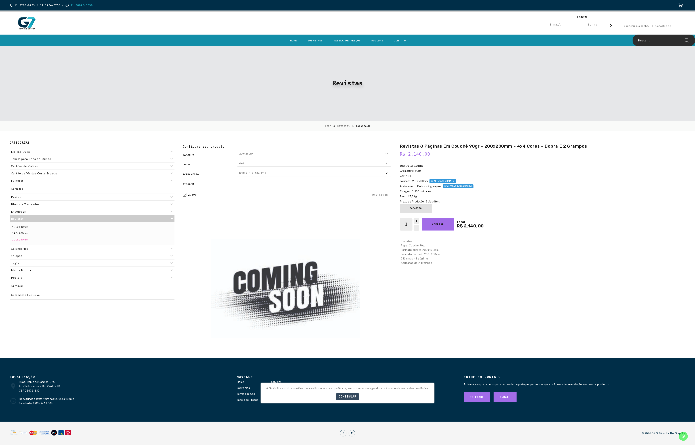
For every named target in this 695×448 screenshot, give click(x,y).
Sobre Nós (315, 40)
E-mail (505, 397)
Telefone (477, 397)
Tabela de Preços (347, 40)
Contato (400, 40)
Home (293, 40)
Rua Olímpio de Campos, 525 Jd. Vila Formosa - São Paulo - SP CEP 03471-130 (39, 386)
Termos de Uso (246, 393)
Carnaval (17, 285)
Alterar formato (443, 181)
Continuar (347, 396)
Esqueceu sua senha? (636, 25)
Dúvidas (377, 40)
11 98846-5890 (81, 5)
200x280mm (20, 239)
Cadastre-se (663, 25)
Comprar (438, 224)
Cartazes (17, 188)
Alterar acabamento (459, 186)
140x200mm (20, 233)
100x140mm (20, 226)
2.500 (192, 194)
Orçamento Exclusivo (25, 294)
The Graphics (677, 433)
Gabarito (416, 208)
